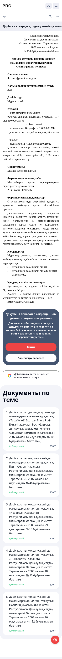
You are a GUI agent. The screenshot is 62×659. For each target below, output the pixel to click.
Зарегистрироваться (31, 358)
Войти (31, 347)
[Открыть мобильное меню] (56, 6)
